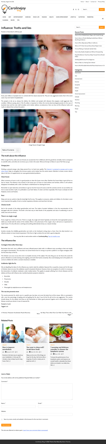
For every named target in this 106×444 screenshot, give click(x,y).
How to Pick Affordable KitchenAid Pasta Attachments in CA (90, 65)
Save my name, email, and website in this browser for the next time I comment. (26, 419)
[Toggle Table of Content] (17, 150)
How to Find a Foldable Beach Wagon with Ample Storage (89, 35)
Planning (5, 20)
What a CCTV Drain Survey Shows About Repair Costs (88, 46)
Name (3, 403)
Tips (18, 20)
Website (3, 411)
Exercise (28, 17)
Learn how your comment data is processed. (35, 430)
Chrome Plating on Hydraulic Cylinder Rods (85, 49)
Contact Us (93, 1)
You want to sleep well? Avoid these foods (35, 348)
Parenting (90, 17)
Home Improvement (62, 17)
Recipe (12, 20)
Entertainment (18, 17)
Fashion (44, 17)
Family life (36, 17)
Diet (10, 17)
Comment (4, 381)
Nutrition (82, 17)
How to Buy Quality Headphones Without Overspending (89, 52)
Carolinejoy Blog (40, 442)
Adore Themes (66, 442)
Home (82, 1)
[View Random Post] (102, 18)
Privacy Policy (101, 1)
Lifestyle (73, 17)
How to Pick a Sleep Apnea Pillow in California (86, 43)
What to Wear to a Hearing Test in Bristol (85, 62)
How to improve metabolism (8, 348)
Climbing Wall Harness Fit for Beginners (84, 59)
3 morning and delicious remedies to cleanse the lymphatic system (60, 349)
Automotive (78, 73)
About (87, 1)
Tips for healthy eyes (54, 236)
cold (7, 306)
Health (51, 17)
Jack (21, 32)
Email (40, 403)
